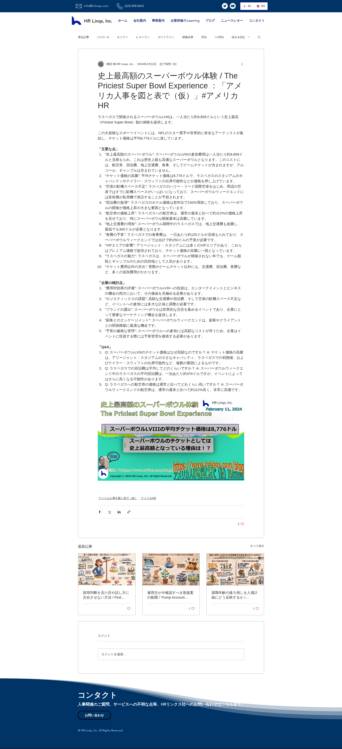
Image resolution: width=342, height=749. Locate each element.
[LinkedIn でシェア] (119, 512)
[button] (259, 36)
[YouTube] (233, 6)
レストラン (143, 37)
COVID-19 (103, 37)
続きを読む (239, 37)
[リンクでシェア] (129, 512)
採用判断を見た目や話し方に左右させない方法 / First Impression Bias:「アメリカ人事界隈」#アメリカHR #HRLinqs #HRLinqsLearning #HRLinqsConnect (106, 595)
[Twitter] (225, 6)
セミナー (122, 37)
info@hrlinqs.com (96, 6)
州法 (204, 37)
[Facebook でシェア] (100, 512)
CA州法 (219, 37)
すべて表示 (257, 545)
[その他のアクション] (241, 64)
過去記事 (83, 37)
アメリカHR (148, 498)
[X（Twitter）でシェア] (109, 512)
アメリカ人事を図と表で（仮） (118, 498)
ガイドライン (166, 37)
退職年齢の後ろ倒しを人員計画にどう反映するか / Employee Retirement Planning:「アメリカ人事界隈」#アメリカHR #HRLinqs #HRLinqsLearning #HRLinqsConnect (234, 595)
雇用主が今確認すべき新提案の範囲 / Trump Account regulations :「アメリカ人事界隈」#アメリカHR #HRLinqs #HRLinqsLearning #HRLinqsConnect (170, 595)
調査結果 (187, 37)
